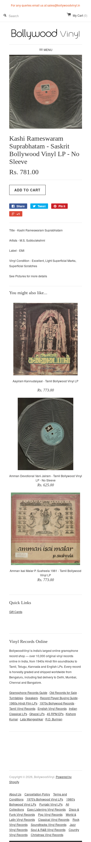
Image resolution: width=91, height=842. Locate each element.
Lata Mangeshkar (31, 719)
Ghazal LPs (37, 714)
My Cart (80, 15)
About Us (15, 794)
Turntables (16, 698)
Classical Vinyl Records (53, 819)
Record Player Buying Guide (59, 698)
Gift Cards (15, 612)
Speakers (31, 698)
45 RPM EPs (55, 714)
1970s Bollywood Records (57, 703)
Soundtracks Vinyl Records (48, 824)
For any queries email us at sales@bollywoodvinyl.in (45, 5)
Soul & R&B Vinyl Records (48, 830)
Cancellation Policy (37, 794)
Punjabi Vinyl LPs (51, 804)
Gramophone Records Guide (28, 692)
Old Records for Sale (63, 692)
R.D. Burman (53, 719)
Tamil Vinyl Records (22, 708)
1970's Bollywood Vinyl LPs (45, 799)
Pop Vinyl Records (50, 814)
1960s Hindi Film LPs (23, 703)
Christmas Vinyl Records (47, 835)
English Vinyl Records (52, 708)
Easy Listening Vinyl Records (46, 809)
